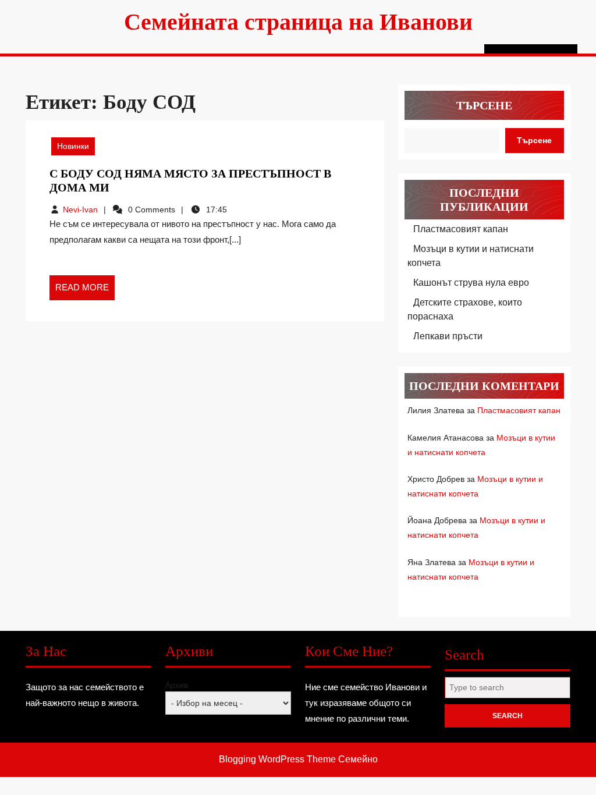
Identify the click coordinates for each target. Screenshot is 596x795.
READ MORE (85, 291)
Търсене (484, 105)
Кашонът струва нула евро (471, 283)
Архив (176, 685)
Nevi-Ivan (80, 209)
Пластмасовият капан (460, 229)
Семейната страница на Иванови (298, 22)
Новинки (73, 146)
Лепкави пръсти (448, 336)
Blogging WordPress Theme (277, 759)
